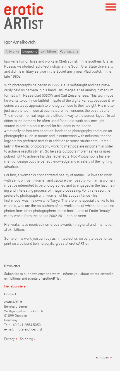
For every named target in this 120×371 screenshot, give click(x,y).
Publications (69, 51)
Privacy (9, 339)
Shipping (26, 339)
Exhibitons (49, 51)
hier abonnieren (15, 286)
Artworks (12, 51)
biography (29, 51)
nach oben (101, 357)
